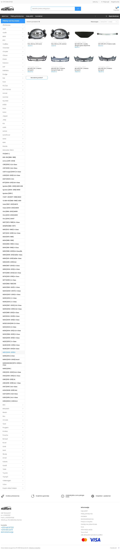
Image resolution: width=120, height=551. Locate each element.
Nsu (4, 416)
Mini (4, 405)
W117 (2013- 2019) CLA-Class (11, 233)
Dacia (5, 59)
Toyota (5, 473)
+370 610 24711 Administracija (7, 531)
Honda (5, 93)
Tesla (4, 469)
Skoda (5, 454)
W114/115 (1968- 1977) (9, 226)
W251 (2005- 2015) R (9, 352)
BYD (4, 40)
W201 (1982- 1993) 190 (9, 284)
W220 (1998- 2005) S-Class (11, 334)
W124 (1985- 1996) (8, 240)
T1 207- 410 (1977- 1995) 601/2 (12, 197)
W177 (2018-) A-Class (9, 280)
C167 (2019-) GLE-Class (10, 168)
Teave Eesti (84, 532)
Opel (4, 424)
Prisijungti (106, 2)
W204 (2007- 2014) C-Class (11, 294)
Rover (4, 443)
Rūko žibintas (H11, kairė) (35, 44)
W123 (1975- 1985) (8, 237)
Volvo (5, 484)
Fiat (4, 78)
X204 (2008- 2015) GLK (10, 390)
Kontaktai (38, 16)
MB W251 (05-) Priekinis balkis (107, 44)
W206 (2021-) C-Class (10, 302)
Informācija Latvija (86, 529)
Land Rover (6, 135)
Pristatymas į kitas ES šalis (89, 524)
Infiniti (4, 105)
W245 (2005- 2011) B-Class (11, 345)
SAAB (4, 446)
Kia (4, 124)
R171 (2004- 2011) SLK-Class (11, 182)
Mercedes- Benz (8, 150)
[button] (116, 9)
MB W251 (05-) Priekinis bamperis (34, 69)
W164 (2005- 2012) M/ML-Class (12, 255)
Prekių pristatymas (17, 16)
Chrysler (5, 52)
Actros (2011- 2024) (9, 161)
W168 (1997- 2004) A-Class (11, 266)
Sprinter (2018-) (8, 193)
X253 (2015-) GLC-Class (10, 397)
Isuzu (4, 108)
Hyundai (5, 101)
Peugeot (5, 428)
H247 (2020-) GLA (8, 179)
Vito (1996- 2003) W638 (10, 211)
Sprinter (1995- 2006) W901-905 (13, 186)
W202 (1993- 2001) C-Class (11, 287)
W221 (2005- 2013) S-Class (11, 338)
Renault (5, 439)
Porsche (5, 435)
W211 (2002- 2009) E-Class (11, 316)
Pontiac (5, 431)
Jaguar (5, 116)
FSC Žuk (5, 86)
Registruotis (115, 2)
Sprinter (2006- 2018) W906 (11, 190)
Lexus (4, 139)
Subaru (5, 462)
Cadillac (5, 44)
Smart (5, 458)
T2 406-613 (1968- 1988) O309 (12, 201)
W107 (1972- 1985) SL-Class (11, 222)
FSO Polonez (7, 89)
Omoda (5, 420)
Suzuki (5, 465)
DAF (4, 67)
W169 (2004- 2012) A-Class (11, 269)
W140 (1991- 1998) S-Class (11, 247)
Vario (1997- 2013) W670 (10, 204)
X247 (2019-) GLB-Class (10, 394)
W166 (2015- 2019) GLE (9, 262)
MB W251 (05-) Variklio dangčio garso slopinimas (82, 44)
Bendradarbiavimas (87, 519)
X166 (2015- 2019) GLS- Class (12, 383)
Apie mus (5, 16)
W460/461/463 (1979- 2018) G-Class (12, 364)
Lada (4, 127)
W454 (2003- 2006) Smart (11, 359)
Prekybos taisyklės (86, 522)
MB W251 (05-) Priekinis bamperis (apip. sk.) (58, 69)
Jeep (4, 120)
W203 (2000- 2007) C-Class (12, 291)
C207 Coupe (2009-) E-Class (12, 172)
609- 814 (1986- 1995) (9, 157)
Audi (4, 29)
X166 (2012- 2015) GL (9, 379)
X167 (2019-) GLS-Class (10, 387)
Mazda (5, 146)
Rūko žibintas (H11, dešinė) (58, 44)
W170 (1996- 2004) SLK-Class (12, 273)
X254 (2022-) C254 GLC (10, 401)
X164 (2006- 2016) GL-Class (11, 376)
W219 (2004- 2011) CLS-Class (12, 331)
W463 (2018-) (7, 368)
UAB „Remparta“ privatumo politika (92, 535)
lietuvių (95, 2)
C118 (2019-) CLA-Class (10, 164)
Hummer (5, 97)
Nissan (5, 412)
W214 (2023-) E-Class (9, 327)
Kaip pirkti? (84, 511)
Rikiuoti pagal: (94, 21)
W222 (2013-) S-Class (9, 341)
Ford (4, 82)
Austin (5, 33)
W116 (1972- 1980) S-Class (11, 229)
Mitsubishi (6, 409)
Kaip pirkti (29, 16)
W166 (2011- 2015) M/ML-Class (12, 258)
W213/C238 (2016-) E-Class (11, 323)
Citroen (5, 55)
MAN (4, 142)
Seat (4, 450)
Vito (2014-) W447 (8, 219)
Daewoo (5, 63)
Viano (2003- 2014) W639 (11, 208)
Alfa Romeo (6, 25)
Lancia (5, 131)
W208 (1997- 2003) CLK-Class (12, 305)
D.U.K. (82, 527)
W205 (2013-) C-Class (10, 298)
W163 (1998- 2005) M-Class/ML (12, 251)
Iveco (4, 112)
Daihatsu (6, 70)
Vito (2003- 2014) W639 (10, 215)
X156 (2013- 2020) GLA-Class (12, 372)
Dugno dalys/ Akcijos (10, 488)
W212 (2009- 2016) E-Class (11, 320)
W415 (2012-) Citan (9, 356)
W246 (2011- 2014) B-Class (11, 349)
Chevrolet (6, 48)
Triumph (5, 477)
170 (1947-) (6, 154)
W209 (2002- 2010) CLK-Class (12, 309)
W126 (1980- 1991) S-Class (11, 244)
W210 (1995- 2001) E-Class (11, 312)
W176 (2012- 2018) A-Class (11, 276)
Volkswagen (7, 481)
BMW (4, 36)
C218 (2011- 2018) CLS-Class (11, 175)
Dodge (5, 74)
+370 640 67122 (7, 2)
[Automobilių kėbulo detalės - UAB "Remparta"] (7, 8)
